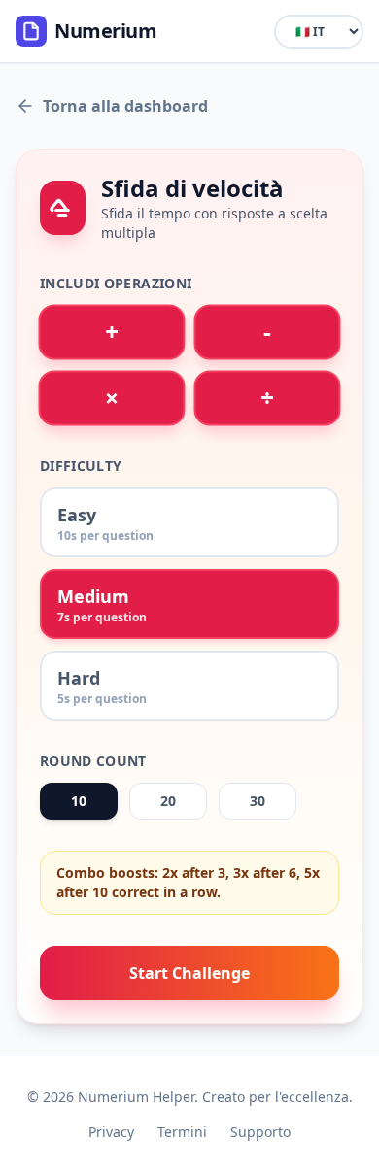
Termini (182, 1132)
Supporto (260, 1132)
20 (168, 800)
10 (78, 800)
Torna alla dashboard (125, 106)
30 (257, 800)
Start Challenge (189, 973)
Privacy (111, 1132)
